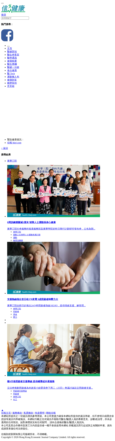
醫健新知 (12, 51)
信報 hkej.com (14, 142)
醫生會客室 (13, 54)
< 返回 (4, 148)
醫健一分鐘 (13, 67)
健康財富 (12, 80)
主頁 (9, 48)
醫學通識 (12, 58)
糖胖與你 (12, 83)
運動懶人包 (13, 76)
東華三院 (12, 161)
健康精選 (12, 61)
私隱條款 (28, 413)
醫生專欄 (12, 64)
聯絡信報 (51, 413)
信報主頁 (6, 413)
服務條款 (17, 413)
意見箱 (10, 86)
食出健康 (12, 70)
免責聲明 (39, 413)
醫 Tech (11, 73)
